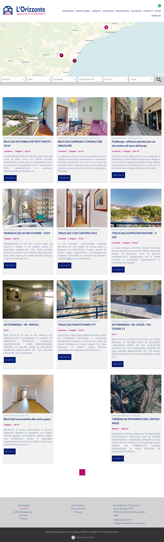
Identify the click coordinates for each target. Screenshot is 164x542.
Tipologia (57, 75)
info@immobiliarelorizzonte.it (129, 523)
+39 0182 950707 (122, 520)
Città (29, 75)
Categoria (6, 75)
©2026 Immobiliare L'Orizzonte (62, 532)
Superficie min (86, 75)
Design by (85, 537)
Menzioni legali (89, 532)
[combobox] (13, 79)
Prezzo (107, 75)
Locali (132, 75)
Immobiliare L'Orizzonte (126, 505)
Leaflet (161, 75)
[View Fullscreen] (3, 25)
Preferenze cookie (109, 532)
